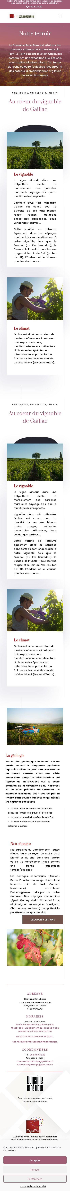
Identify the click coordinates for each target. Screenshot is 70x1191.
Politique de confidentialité (33, 1186)
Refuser (35, 1169)
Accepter (35, 1160)
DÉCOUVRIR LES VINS (43, 919)
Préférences (35, 1179)
